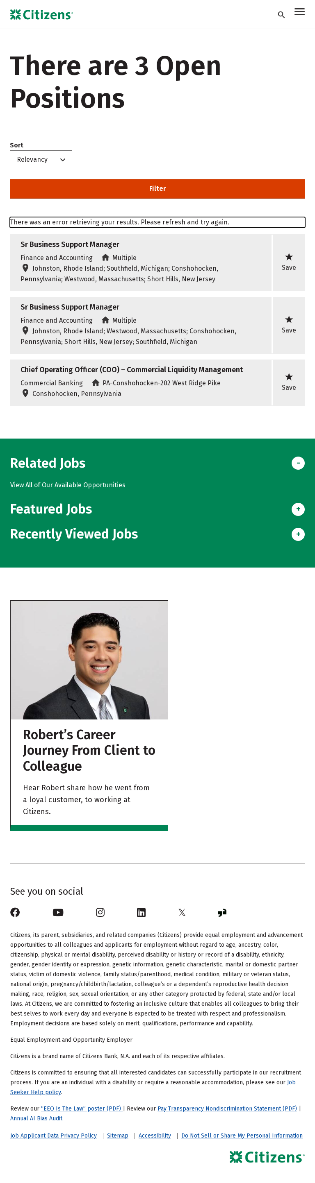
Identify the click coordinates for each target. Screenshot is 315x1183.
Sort (16, 145)
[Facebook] (15, 912)
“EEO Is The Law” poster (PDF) (82, 1108)
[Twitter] (182, 912)
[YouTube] (58, 912)
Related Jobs (47, 463)
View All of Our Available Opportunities (68, 485)
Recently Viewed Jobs (74, 534)
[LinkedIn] (141, 912)
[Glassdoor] (222, 913)
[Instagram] (100, 912)
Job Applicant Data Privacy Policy (53, 1136)
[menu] (299, 13)
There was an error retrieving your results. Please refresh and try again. (119, 222)
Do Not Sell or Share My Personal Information (242, 1135)
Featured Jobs (51, 509)
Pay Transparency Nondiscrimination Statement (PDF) (227, 1108)
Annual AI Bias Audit (36, 1118)
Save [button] (289, 261)
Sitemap (117, 1136)
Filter (157, 188)
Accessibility (155, 1136)
